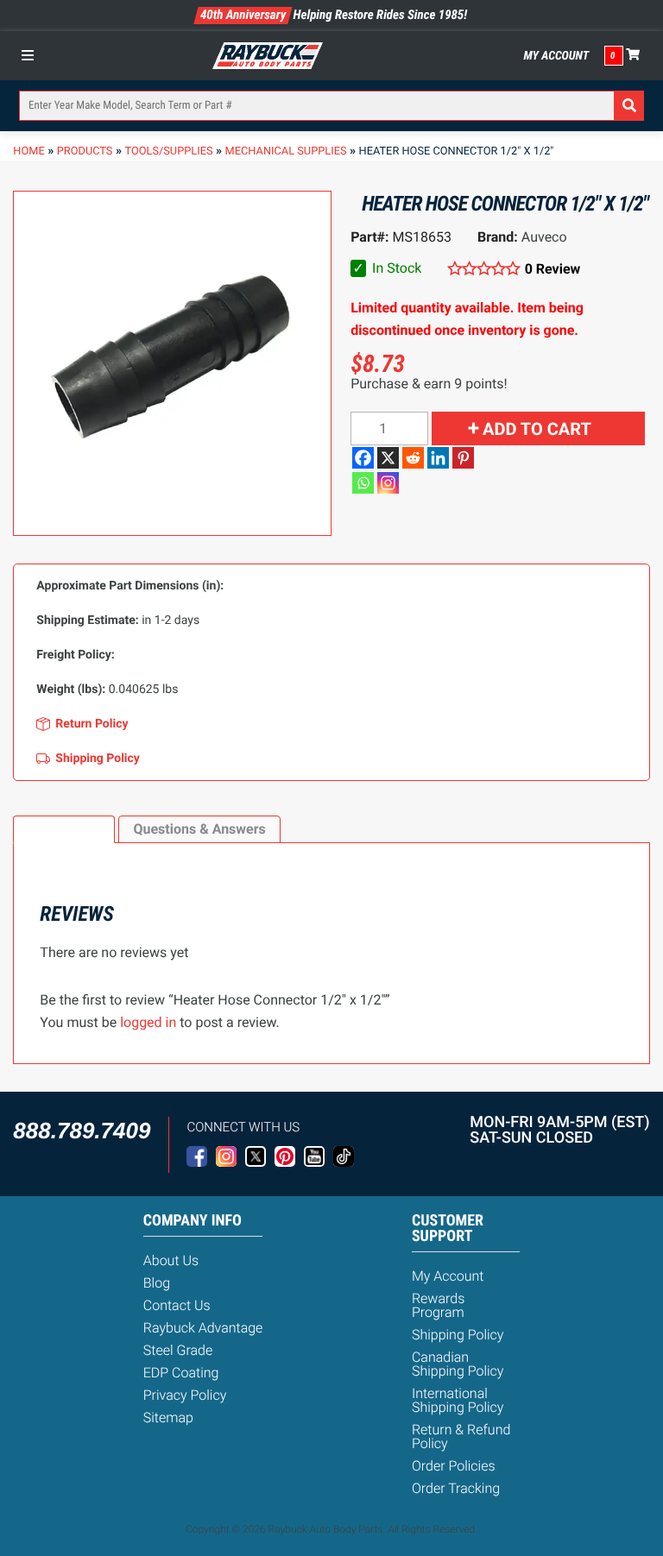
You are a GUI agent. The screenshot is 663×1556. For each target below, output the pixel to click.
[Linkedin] (438, 458)
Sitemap (168, 1417)
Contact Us (177, 1305)
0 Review (552, 269)
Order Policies (454, 1466)
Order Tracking (456, 1488)
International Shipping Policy (458, 1400)
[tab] (64, 829)
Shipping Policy (458, 1334)
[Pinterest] (463, 458)
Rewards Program (438, 1305)
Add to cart (537, 429)
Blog (156, 1283)
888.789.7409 (81, 1130)
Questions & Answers (199, 829)
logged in (148, 1022)
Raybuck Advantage (203, 1328)
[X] (388, 458)
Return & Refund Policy (461, 1436)
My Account (557, 56)
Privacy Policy (185, 1395)
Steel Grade (177, 1350)
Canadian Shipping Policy (458, 1364)
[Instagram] (388, 483)
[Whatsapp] (363, 483)
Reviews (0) (64, 829)
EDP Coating (181, 1372)
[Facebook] (363, 458)
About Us (171, 1260)
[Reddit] (413, 458)
